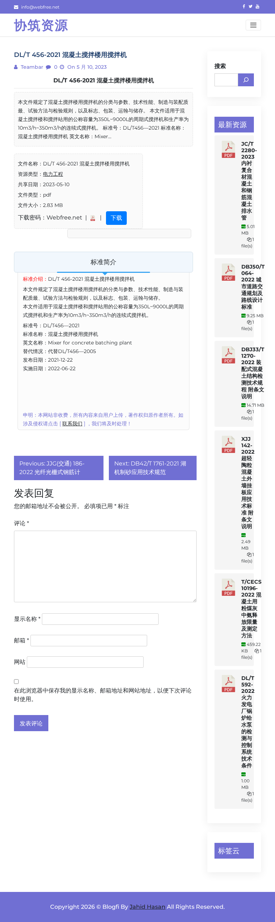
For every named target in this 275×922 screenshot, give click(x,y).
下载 (116, 217)
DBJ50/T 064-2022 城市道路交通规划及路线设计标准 (253, 287)
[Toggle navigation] (253, 25)
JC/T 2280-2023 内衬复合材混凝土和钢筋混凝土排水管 (249, 181)
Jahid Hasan (147, 906)
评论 (21, 523)
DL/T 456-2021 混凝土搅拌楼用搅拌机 (103, 80)
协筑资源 (41, 25)
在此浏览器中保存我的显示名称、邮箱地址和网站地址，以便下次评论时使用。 (103, 695)
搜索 (220, 66)
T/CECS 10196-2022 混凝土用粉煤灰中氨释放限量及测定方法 (251, 609)
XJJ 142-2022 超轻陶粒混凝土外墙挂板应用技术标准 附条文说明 (248, 483)
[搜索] (246, 79)
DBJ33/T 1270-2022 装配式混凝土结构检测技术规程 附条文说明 (252, 373)
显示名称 (27, 619)
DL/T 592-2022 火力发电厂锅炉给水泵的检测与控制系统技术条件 (248, 722)
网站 (19, 661)
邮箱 (21, 640)
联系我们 (72, 423)
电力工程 (53, 174)
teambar (31, 67)
